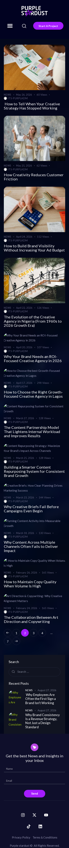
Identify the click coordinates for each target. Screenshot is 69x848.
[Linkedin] (40, 826)
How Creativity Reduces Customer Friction (34, 177)
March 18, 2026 (25, 533)
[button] (10, 25)
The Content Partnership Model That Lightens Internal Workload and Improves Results (32, 431)
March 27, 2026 (25, 418)
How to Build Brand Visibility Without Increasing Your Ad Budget (34, 248)
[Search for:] (34, 671)
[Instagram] (23, 815)
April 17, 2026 (24, 382)
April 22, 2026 (24, 307)
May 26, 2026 (24, 94)
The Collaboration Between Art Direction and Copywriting (31, 619)
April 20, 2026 (24, 347)
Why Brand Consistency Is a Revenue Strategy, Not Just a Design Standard (42, 721)
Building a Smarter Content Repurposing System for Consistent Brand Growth (34, 471)
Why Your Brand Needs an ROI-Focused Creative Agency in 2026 (33, 358)
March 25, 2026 (25, 457)
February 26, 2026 (26, 572)
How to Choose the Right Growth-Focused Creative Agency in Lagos (33, 394)
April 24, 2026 (24, 236)
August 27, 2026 (47, 690)
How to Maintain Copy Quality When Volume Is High (30, 584)
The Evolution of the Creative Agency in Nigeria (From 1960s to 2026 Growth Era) (33, 321)
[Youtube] (46, 815)
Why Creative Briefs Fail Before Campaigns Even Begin (31, 509)
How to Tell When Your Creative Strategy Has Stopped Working (32, 106)
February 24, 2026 (26, 608)
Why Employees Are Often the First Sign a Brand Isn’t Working (40, 699)
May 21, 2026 (24, 165)
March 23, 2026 (25, 497)
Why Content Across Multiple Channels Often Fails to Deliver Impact (31, 546)
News (7, 94)
